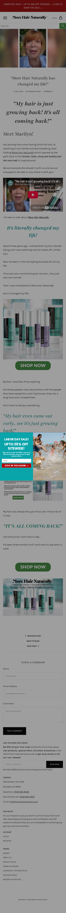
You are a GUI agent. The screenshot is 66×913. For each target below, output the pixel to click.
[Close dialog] (64, 434)
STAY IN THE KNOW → (16, 465)
